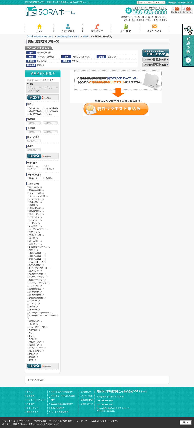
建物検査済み (36, 211)
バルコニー (35, 226)
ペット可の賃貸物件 (60, 412)
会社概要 (30, 396)
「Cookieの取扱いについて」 (31, 424)
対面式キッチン (37, 280)
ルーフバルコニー (38, 229)
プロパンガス (36, 235)
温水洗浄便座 (36, 294)
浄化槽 (33, 238)
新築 (44, 80)
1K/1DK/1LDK (51, 108)
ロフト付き (35, 217)
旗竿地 (33, 205)
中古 (52, 80)
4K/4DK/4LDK (35, 114)
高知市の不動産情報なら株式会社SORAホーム (122, 391)
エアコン (34, 303)
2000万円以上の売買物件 (62, 404)
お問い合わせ (87, 404)
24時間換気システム (39, 247)
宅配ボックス (36, 342)
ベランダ (34, 223)
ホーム (29, 392)
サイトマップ (32, 408)
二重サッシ (35, 244)
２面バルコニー (37, 253)
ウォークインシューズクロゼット (43, 316)
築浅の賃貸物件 (58, 408)
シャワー (34, 300)
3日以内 (32, 169)
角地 (32, 360)
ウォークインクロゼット (41, 312)
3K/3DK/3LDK (51, 111)
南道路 (33, 357)
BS (32, 336)
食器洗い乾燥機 (37, 274)
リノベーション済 (38, 196)
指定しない (34, 80)
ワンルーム (34, 108)
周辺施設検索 (87, 400)
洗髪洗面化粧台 (37, 298)
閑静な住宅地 (36, 190)
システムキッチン (38, 277)
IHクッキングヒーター (40, 268)
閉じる (186, 422)
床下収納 (34, 309)
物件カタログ (32, 412)
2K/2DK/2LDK (35, 111)
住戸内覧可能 (36, 351)
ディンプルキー (37, 348)
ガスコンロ (35, 271)
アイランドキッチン (39, 283)
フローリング (36, 214)
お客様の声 (86, 392)
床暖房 (33, 306)
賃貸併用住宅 (36, 208)
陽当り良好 (35, 187)
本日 (48, 166)
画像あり (33, 178)
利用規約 (30, 404)
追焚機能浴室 (36, 289)
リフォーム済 (36, 193)
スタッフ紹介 (87, 396)
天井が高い (35, 202)
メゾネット (35, 220)
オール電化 (35, 241)
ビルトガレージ (37, 262)
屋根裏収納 (35, 321)
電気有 (33, 250)
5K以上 (48, 114)
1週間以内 (50, 169)
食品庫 (33, 324)
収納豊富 (34, 330)
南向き (33, 354)
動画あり (50, 178)
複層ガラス (35, 345)
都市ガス (34, 232)
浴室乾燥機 (35, 291)
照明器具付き (36, 265)
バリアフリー (36, 199)
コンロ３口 (35, 286)
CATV (33, 339)
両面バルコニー (37, 259)
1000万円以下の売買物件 (62, 392)
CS (32, 333)
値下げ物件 (35, 90)
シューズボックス (38, 327)
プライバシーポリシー (36, 400)
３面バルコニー (37, 256)
